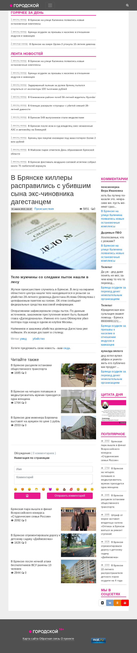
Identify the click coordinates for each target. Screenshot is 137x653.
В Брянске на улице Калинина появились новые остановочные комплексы (112, 219)
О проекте (67, 638)
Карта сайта (30, 638)
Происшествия (44, 208)
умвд (23, 338)
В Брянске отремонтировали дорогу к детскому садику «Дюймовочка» (112, 550)
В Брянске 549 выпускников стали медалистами (56, 117)
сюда (66, 348)
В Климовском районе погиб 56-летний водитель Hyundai (61, 97)
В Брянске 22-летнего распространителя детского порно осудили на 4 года (112, 573)
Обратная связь (49, 638)
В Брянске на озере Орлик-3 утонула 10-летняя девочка (62, 44)
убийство (39, 338)
